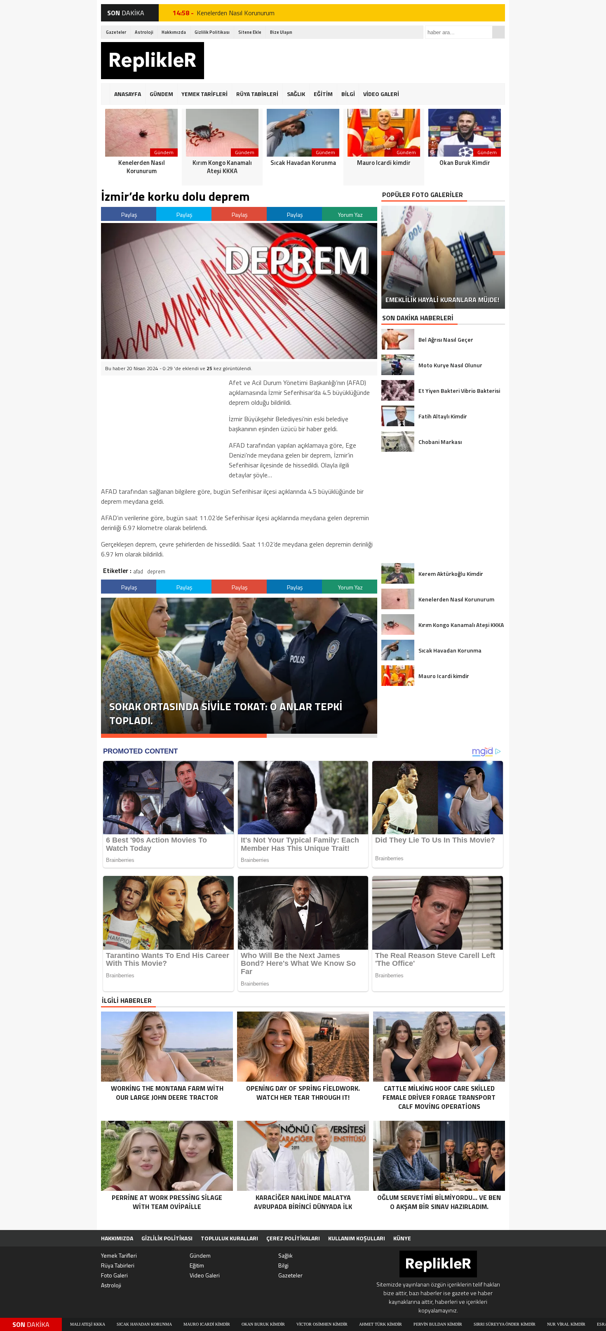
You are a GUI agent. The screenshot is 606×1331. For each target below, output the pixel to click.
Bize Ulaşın (281, 32)
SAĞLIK (296, 93)
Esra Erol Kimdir (528, 1324)
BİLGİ (348, 93)
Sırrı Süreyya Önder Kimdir (417, 1324)
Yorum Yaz (350, 214)
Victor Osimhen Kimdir (234, 1324)
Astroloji (144, 32)
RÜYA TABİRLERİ (257, 93)
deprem (156, 571)
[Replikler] (152, 62)
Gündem (200, 1255)
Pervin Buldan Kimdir (350, 1324)
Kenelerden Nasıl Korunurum (236, 13)
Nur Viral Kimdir (478, 1324)
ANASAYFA (127, 93)
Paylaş (129, 214)
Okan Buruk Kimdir (175, 1324)
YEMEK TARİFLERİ (204, 93)
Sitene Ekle (249, 32)
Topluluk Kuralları (229, 1238)
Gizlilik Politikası (212, 32)
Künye (402, 1238)
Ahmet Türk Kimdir (292, 1324)
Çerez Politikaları (293, 1238)
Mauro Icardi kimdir (119, 1324)
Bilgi (283, 1265)
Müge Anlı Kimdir (578, 1324)
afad (138, 571)
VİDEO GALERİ (381, 93)
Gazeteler (116, 32)
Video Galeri (205, 1275)
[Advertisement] (355, 60)
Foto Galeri (114, 1275)
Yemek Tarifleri (119, 1255)
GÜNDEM (161, 93)
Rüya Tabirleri (117, 1265)
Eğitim (197, 1265)
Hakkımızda (174, 32)
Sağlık (285, 1255)
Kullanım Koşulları (356, 1238)
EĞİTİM (323, 93)
